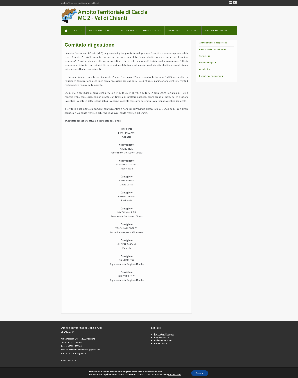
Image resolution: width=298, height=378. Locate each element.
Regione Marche (161, 337)
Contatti (192, 31)
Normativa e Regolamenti (211, 75)
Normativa (174, 31)
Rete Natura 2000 (162, 343)
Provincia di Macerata (164, 334)
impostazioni (174, 374)
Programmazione (100, 31)
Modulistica (151, 31)
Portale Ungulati (216, 31)
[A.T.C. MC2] (107, 15)
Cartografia (127, 31)
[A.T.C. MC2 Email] (230, 2)
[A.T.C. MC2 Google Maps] (235, 2)
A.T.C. (77, 31)
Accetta (199, 373)
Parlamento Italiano (163, 340)
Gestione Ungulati (207, 62)
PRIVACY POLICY (68, 360)
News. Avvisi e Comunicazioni (212, 49)
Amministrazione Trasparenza (213, 42)
